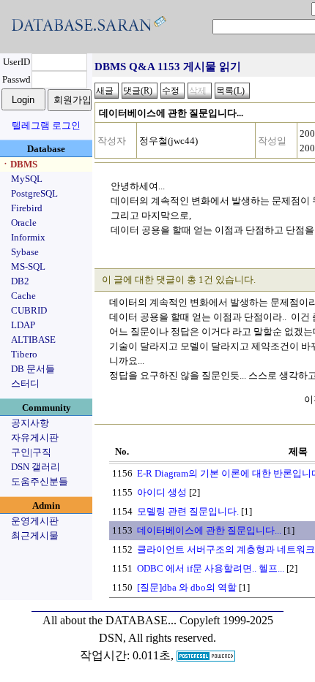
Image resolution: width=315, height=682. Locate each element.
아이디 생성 (162, 492)
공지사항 (30, 422)
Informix (28, 237)
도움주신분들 (39, 481)
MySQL (26, 178)
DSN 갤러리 (35, 466)
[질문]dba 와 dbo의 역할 (187, 587)
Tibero (24, 354)
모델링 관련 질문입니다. (188, 511)
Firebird (26, 207)
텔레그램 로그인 (46, 125)
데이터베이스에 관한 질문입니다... (209, 530)
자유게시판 (35, 437)
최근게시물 (35, 535)
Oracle (24, 222)
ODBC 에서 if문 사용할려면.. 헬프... (210, 568)
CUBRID (29, 310)
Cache (23, 295)
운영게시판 (35, 520)
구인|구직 (31, 452)
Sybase (25, 251)
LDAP (23, 324)
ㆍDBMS (19, 164)
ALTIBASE (33, 339)
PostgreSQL (34, 193)
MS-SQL (28, 266)
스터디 (25, 383)
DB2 (20, 281)
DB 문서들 (33, 368)
